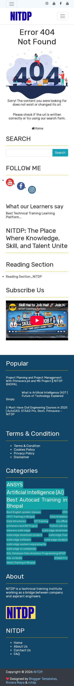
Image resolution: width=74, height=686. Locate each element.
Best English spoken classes (24, 512)
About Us (20, 646)
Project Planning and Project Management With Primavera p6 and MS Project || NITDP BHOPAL (34, 381)
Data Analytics (58, 516)
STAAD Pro (60, 558)
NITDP (38, 672)
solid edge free (58, 534)
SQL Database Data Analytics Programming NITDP (36, 553)
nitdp (32, 682)
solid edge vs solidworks (21, 548)
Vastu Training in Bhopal (21, 562)
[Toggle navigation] (11, 4)
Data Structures (16, 521)
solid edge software (19, 539)
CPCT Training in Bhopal (21, 516)
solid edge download (54, 530)
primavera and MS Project (22, 525)
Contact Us (22, 650)
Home (39, 128)
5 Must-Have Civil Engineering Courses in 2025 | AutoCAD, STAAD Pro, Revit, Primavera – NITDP (36, 411)
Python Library (58, 525)
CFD (65, 512)
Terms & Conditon (27, 446)
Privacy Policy (24, 453)
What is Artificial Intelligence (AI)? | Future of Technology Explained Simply (37, 396)
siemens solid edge (18, 530)
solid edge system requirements (26, 544)
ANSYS (15, 485)
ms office (61, 521)
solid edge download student (24, 534)
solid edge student (55, 539)
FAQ (17, 654)
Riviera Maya (15, 682)
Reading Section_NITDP (24, 276)
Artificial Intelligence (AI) (35, 492)
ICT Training (41, 521)
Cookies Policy (24, 449)
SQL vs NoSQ (14, 558)
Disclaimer (21, 457)
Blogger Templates (43, 679)
